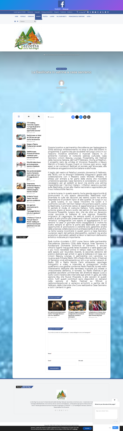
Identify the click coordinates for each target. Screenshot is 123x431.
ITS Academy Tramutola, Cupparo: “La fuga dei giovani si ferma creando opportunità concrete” (33, 127)
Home (46, 55)
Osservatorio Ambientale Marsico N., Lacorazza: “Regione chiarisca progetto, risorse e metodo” (34, 188)
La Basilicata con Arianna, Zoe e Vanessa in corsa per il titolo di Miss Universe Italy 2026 (97, 313)
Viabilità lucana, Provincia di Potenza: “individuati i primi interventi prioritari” (33, 154)
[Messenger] (81, 117)
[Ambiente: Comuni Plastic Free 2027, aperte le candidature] (21, 198)
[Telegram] (66, 410)
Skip (110, 427)
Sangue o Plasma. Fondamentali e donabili (34, 145)
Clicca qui (65, 9)
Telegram (56, 12)
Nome (50, 353)
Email (49, 360)
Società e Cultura (53, 55)
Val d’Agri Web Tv (62, 16)
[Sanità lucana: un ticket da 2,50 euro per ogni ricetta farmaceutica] (21, 137)
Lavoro (52, 16)
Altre (88, 16)
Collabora (69, 12)
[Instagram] (64, 410)
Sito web (80, 360)
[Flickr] (59, 410)
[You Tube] (61, 410)
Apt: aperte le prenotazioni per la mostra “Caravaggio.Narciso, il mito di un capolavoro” (56, 313)
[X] (77, 117)
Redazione (30, 12)
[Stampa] (88, 117)
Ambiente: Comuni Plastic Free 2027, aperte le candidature (33, 198)
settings (75, 429)
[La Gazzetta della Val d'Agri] (29, 37)
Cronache (31, 16)
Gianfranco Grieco (61, 88)
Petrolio (23, 16)
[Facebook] (73, 117)
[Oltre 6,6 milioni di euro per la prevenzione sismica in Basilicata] (21, 164)
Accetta (87, 428)
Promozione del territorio (77, 16)
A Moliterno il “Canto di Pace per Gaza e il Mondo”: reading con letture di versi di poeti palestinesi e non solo (34, 222)
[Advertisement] (77, 37)
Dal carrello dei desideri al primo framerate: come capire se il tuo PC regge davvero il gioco (34, 175)
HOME (16, 16)
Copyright (37, 12)
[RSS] (68, 410)
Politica (45, 16)
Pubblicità (63, 12)
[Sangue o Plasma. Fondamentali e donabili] (21, 146)
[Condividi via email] (85, 117)
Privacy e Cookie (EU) (47, 12)
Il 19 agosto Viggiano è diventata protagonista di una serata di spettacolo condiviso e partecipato (77, 314)
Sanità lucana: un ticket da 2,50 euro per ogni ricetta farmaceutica (34, 137)
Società (38, 16)
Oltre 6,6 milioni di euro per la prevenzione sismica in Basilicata (34, 164)
